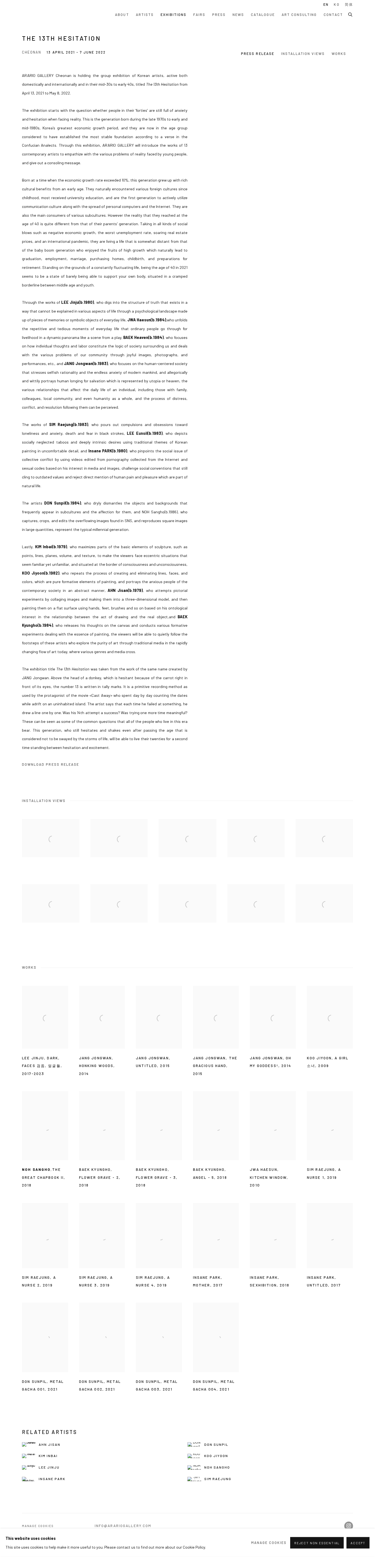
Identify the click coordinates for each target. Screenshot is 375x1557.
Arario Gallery (38, 15)
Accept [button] (358, 1543)
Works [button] (339, 53)
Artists (145, 14)
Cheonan (31, 52)
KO (336, 4)
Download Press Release (50, 764)
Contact (333, 14)
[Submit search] (350, 13)
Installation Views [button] (303, 53)
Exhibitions (174, 14)
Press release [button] (257, 53)
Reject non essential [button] (317, 1543)
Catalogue (263, 14)
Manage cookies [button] (38, 1526)
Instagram (348, 1526)
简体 (349, 4)
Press (219, 14)
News (238, 14)
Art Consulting (299, 14)
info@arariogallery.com (123, 1525)
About (122, 14)
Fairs (199, 14)
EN (326, 4)
